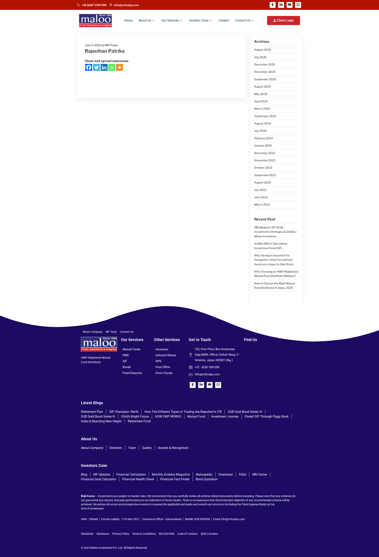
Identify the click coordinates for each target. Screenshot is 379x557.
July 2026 (260, 57)
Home (128, 20)
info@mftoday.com (126, 5)
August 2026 (262, 49)
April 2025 (260, 101)
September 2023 (265, 175)
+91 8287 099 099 (94, 5)
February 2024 (263, 138)
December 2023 (264, 153)
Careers (224, 20)
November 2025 (264, 71)
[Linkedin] (281, 5)
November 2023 (264, 160)
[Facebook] (273, 5)
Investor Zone (198, 20)
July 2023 (260, 190)
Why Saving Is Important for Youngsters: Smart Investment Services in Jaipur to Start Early (273, 260)
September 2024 (265, 116)
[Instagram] (298, 5)
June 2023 (261, 197)
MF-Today (111, 45)
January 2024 (263, 145)
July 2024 (260, 130)
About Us (144, 20)
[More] (119, 67)
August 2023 (262, 182)
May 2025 (260, 94)
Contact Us (242, 20)
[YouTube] (290, 5)
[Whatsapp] (111, 67)
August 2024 (262, 123)
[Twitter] (96, 67)
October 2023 (263, 167)
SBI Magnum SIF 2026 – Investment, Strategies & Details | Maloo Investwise (275, 232)
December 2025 (264, 64)
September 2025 (265, 79)
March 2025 (262, 108)
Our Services (170, 20)
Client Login (285, 20)
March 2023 (262, 204)
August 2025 (262, 86)
